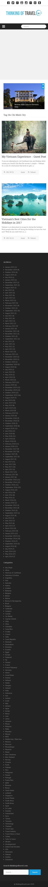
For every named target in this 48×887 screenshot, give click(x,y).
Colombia (8, 626)
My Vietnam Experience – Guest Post (24, 156)
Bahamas (8, 591)
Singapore (8, 795)
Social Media (9, 798)
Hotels (7, 683)
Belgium (8, 593)
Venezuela (9, 852)
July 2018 (8, 431)
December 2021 (11, 331)
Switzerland (9, 813)
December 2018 (11, 418)
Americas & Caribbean (13, 573)
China (7, 624)
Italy (6, 703)
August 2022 (9, 313)
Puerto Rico (9, 780)
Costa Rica (8, 629)
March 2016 (9, 500)
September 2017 (11, 457)
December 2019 (11, 387)
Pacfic (7, 765)
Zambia (7, 857)
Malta (7, 729)
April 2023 (9, 298)
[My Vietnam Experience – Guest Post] (24, 137)
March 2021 (9, 352)
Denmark (8, 642)
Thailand (8, 826)
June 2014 (8, 551)
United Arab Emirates (12, 847)
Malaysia (8, 726)
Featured (8, 657)
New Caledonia (10, 755)
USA (6, 849)
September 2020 (11, 364)
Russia (7, 788)
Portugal (8, 778)
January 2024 (9, 280)
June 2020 (8, 372)
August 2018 (9, 428)
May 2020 (8, 375)
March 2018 (9, 441)
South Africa (9, 801)
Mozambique (9, 747)
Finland (7, 662)
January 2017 (9, 477)
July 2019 (8, 400)
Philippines (9, 772)
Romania (8, 785)
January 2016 (9, 503)
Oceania (8, 762)
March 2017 (9, 472)
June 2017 (8, 464)
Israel (7, 701)
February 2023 (10, 303)
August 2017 (9, 459)
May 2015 (8, 523)
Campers (8, 611)
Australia (8, 583)
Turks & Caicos (10, 839)
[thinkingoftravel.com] (24, 13)
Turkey (7, 836)
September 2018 (11, 426)
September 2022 (11, 311)
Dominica (8, 647)
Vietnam (33, 172)
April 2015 (9, 526)
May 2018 (8, 436)
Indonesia (8, 693)
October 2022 (10, 308)
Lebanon (8, 721)
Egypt (7, 652)
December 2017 (11, 449)
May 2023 (8, 295)
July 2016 (8, 492)
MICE (7, 737)
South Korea (9, 803)
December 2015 (11, 505)
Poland (7, 775)
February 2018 (10, 444)
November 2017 (11, 451)
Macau (7, 724)
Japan (7, 708)
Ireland (7, 698)
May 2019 (8, 405)
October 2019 (10, 393)
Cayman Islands (10, 619)
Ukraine (7, 842)
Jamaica (7, 706)
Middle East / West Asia (13, 739)
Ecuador (8, 650)
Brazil (7, 603)
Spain (7, 806)
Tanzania (8, 821)
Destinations (9, 644)
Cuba (7, 637)
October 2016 (10, 485)
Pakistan (8, 767)
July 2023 (8, 290)
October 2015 (10, 510)
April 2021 (9, 349)
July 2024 (8, 277)
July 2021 (8, 341)
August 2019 (9, 398)
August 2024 (9, 275)
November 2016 (11, 482)
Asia (6, 580)
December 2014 (11, 536)
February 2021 (10, 354)
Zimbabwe (9, 859)
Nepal (7, 752)
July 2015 (8, 518)
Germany (8, 670)
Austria (7, 586)
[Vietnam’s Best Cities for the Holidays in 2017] (24, 199)
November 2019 (11, 390)
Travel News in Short (12, 834)
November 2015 (11, 508)
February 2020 (10, 382)
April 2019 (9, 408)
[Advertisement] (24, 55)
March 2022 (9, 323)
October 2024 (10, 272)
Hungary (8, 685)
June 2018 (8, 434)
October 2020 (10, 362)
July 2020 (8, 369)
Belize (7, 596)
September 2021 (11, 339)
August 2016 (9, 490)
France (7, 665)
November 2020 (11, 359)
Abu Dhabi (8, 568)
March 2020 (9, 380)
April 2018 (9, 439)
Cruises (7, 634)
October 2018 (10, 423)
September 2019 (11, 395)
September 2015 (11, 513)
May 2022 (8, 318)
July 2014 (8, 549)
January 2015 (9, 533)
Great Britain (9, 675)
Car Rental (8, 616)
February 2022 (10, 326)
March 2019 (9, 410)
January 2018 (9, 446)
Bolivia (7, 598)
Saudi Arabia (9, 790)
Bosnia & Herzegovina (13, 601)
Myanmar (8, 749)
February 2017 (10, 474)
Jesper (23, 172)
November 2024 (11, 270)
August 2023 (9, 288)
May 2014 (8, 554)
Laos (7, 716)
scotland (8, 793)
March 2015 (9, 528)
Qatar (7, 783)
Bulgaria (8, 606)
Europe (7, 655)
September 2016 (11, 487)
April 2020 (9, 377)
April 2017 (9, 469)
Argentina (8, 578)
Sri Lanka (8, 808)
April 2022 (9, 321)
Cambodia (8, 609)
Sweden (8, 811)
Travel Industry (10, 831)
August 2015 (9, 515)
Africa (7, 570)
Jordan (7, 711)
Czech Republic (10, 639)
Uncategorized (10, 844)
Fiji (6, 660)
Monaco (8, 742)
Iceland (7, 688)
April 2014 (9, 556)
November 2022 (11, 305)
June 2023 (8, 293)
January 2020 (9, 385)
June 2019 (8, 403)
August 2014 (9, 546)
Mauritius (8, 731)
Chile (7, 621)
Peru (6, 770)
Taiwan (7, 819)
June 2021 (8, 344)
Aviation (8, 588)
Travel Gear (9, 829)
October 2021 (10, 336)
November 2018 (11, 421)
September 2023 (11, 285)
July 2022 (8, 316)
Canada (7, 614)
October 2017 (10, 454)
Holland (8, 680)
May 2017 (8, 467)
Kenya (7, 714)
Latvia (7, 719)
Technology (9, 824)
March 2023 (9, 300)
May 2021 (8, 346)
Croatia (7, 632)
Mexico (7, 734)
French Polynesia (11, 667)
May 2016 (8, 498)
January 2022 (9, 329)
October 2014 (10, 541)
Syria (7, 816)
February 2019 (10, 413)
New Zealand (10, 757)
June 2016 (8, 495)
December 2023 (11, 282)
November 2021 (11, 334)
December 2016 (11, 480)
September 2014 (11, 544)
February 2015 (10, 531)
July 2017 (8, 462)
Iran (6, 696)
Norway (8, 760)
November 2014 (11, 538)
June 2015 (8, 521)
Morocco (8, 744)
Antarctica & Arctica (12, 575)
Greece (7, 678)
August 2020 (9, 367)
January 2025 (9, 267)
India (7, 690)
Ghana (7, 673)
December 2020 (11, 357)
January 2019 (9, 416)
